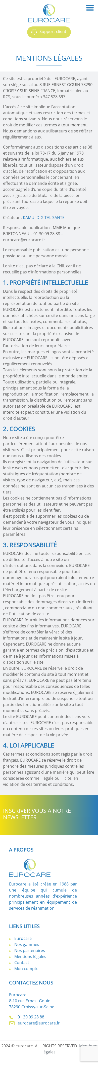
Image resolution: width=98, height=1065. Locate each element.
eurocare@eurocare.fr (38, 1023)
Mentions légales (30, 956)
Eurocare (23, 938)
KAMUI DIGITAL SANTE (44, 217)
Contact (21, 962)
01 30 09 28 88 (30, 1017)
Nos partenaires (29, 950)
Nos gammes (26, 944)
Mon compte (26, 968)
